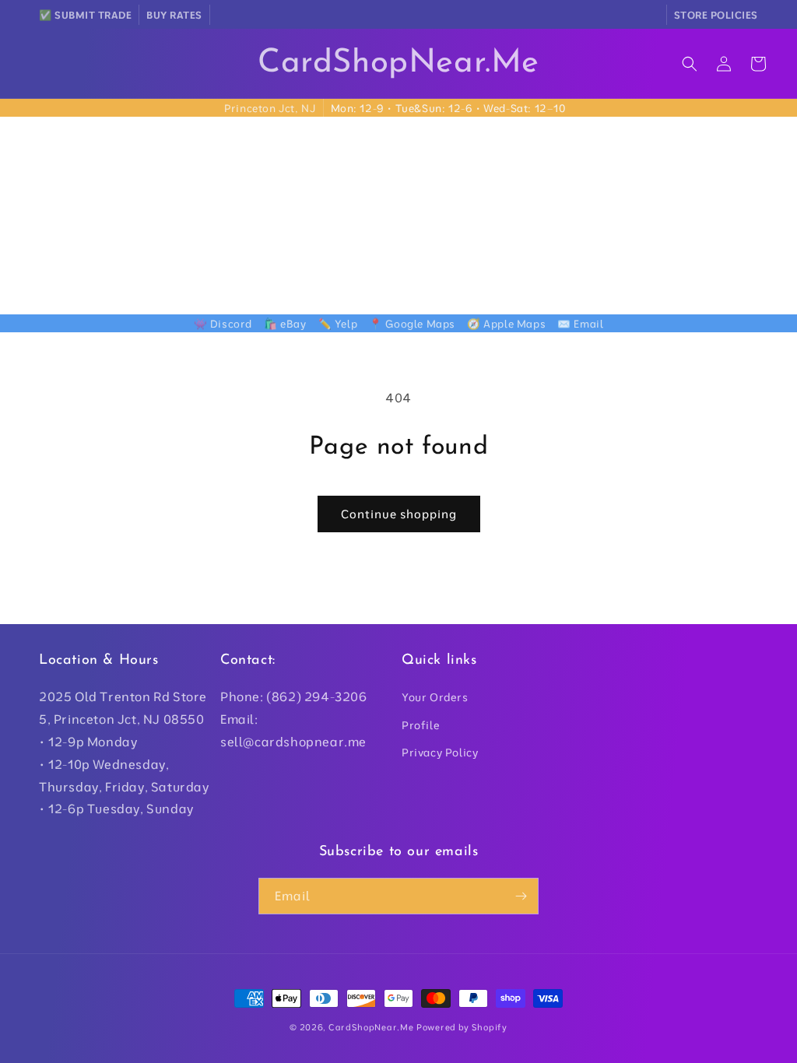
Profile (421, 725)
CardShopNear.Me (371, 1027)
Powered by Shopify (461, 1027)
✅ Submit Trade (85, 15)
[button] (689, 64)
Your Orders (435, 697)
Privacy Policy (440, 753)
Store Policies (716, 15)
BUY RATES (174, 15)
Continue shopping (399, 514)
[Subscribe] (521, 896)
